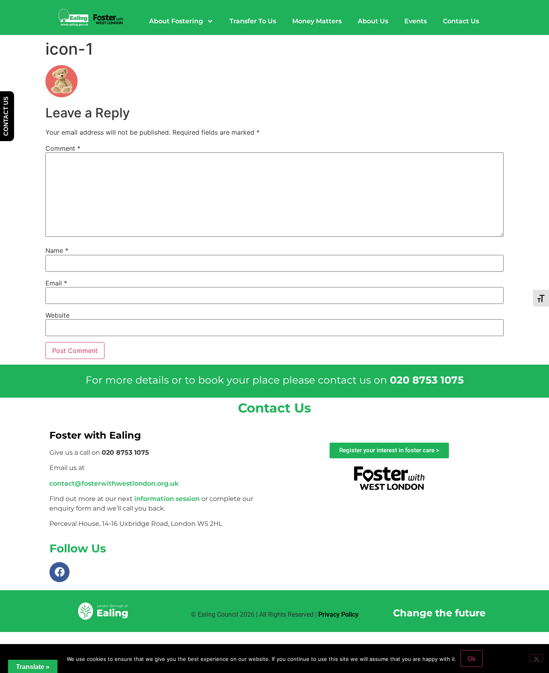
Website (57, 315)
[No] (536, 658)
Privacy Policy (338, 614)
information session (167, 499)
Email (56, 283)
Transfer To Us (252, 21)
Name (56, 250)
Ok (471, 659)
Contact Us (461, 21)
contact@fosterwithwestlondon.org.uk (113, 483)
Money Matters (317, 21)
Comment (62, 148)
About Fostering (176, 21)
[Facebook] (59, 572)
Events (415, 21)
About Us (373, 21)
